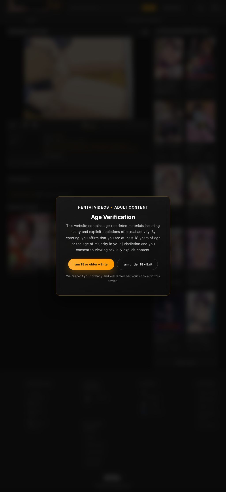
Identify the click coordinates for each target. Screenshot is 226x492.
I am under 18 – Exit (137, 264)
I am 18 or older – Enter (91, 264)
